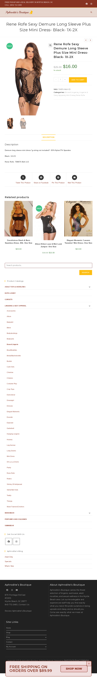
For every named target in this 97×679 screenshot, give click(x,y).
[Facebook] (86, 4)
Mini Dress (70, 95)
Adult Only (9, 557)
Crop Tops (10, 389)
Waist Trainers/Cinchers (15, 507)
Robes (9, 479)
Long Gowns (11, 451)
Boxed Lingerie (71, 92)
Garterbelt (10, 428)
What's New (9, 566)
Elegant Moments (13, 412)
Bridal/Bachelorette (14, 356)
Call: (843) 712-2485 (13, 5)
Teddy (9, 495)
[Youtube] (16, 590)
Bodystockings (12, 333)
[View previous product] (86, 40)
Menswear (9, 513)
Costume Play (12, 384)
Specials (8, 561)
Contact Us (24, 604)
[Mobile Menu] (90, 12)
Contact (9, 642)
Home (8, 628)
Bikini (9, 328)
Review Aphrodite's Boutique (18, 611)
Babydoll (10, 322)
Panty (9, 467)
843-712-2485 (11, 604)
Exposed (10, 423)
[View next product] (90, 40)
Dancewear (11, 395)
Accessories (11, 311)
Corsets (8, 299)
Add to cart (77, 80)
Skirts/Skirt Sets (12, 490)
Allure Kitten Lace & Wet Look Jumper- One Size (48, 245)
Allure (9, 316)
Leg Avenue (11, 445)
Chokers (10, 378)
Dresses (10, 406)
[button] (50, 45)
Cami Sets (10, 367)
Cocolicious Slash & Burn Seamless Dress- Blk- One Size (18, 241)
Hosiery (9, 440)
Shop (8, 633)
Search (85, 272)
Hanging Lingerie (13, 434)
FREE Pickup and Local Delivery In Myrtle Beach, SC (29, 2)
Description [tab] (48, 137)
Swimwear (9, 525)
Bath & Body (10, 293)
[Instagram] (91, 4)
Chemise (10, 372)
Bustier (9, 361)
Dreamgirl (10, 400)
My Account (11, 647)
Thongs (9, 501)
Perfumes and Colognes (16, 519)
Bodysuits (10, 339)
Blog (8, 637)
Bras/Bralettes (12, 350)
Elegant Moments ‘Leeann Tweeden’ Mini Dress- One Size (78, 241)
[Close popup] (89, 664)
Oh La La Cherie (13, 462)
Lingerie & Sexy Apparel (15, 306)
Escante (10, 417)
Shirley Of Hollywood (14, 484)
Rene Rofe (80, 95)
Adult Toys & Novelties (15, 287)
